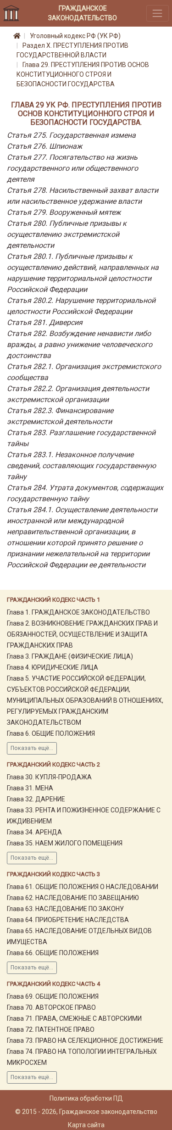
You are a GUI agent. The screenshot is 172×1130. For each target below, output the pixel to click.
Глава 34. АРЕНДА (34, 832)
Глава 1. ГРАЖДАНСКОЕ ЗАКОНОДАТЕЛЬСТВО (78, 612)
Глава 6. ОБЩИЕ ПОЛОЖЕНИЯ (51, 733)
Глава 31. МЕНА (30, 788)
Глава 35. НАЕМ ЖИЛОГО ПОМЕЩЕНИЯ (64, 843)
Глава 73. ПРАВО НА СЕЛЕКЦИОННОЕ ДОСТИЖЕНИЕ (85, 1040)
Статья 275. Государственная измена (71, 135)
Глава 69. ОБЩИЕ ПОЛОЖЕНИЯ (53, 996)
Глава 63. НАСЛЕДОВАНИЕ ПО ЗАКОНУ (65, 908)
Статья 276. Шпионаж (44, 146)
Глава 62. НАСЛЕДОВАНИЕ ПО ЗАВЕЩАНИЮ (73, 897)
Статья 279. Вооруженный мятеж (64, 212)
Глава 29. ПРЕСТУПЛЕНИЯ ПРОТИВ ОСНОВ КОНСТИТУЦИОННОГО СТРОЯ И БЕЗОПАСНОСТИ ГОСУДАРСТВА (83, 74)
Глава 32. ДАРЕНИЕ (36, 799)
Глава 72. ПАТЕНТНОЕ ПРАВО (50, 1029)
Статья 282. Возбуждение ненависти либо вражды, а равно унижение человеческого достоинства (79, 344)
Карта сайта (86, 1125)
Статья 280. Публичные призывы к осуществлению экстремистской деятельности (67, 234)
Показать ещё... (32, 748)
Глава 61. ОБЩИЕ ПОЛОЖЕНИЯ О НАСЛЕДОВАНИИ (82, 886)
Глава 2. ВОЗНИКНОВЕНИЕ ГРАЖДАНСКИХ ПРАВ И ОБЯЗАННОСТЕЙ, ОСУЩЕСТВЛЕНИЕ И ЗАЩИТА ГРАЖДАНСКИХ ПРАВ (82, 634)
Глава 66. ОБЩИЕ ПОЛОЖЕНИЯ (53, 953)
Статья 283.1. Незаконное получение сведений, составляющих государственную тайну (81, 465)
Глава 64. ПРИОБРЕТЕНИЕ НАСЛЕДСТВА (68, 919)
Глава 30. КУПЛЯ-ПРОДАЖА (49, 777)
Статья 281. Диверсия (45, 322)
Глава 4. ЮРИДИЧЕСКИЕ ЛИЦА (52, 667)
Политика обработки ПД (86, 1098)
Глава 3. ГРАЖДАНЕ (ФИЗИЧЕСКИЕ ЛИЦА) (70, 656)
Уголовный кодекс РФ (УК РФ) (75, 35)
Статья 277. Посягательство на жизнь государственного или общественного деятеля (72, 168)
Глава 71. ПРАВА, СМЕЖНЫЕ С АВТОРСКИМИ (74, 1018)
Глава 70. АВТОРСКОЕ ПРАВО (51, 1007)
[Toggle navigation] (157, 13)
